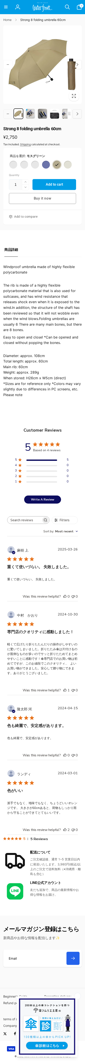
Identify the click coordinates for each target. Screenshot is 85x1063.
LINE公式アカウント (45, 883)
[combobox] (60, 531)
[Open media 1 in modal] (42, 64)
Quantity (14, 175)
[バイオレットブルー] (46, 165)
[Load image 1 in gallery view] (18, 114)
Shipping (25, 144)
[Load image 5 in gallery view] (66, 114)
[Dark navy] (35, 165)
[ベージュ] (68, 165)
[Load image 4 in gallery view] (54, 114)
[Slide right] (77, 64)
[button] (6, 7)
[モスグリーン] (57, 165)
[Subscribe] (73, 958)
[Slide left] (7, 64)
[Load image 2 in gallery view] (30, 114)
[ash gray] (24, 165)
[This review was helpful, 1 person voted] (64, 690)
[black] (13, 165)
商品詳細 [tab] (11, 250)
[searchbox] (24, 520)
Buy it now (42, 198)
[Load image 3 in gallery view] (42, 114)
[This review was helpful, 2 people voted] (64, 829)
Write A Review (42, 499)
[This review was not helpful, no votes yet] (73, 596)
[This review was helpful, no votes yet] (64, 596)
